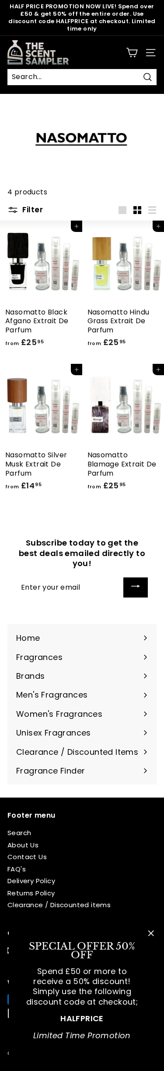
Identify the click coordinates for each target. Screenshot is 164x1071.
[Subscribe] (135, 587)
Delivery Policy (31, 880)
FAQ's (16, 869)
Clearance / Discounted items (59, 904)
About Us (22, 845)
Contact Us (27, 856)
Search (19, 832)
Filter (32, 209)
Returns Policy (31, 893)
